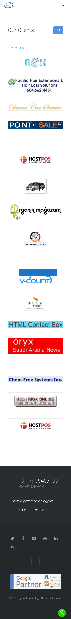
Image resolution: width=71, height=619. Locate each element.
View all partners (22, 47)
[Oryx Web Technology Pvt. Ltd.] (9, 5)
